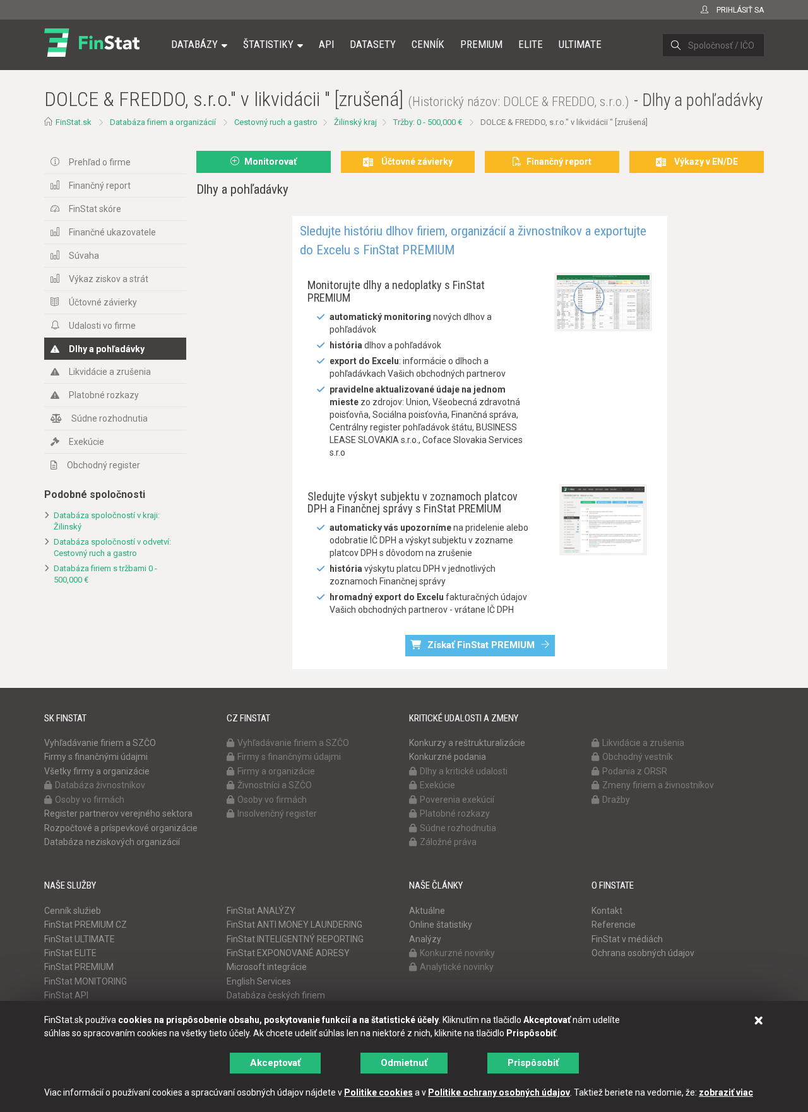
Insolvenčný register (277, 813)
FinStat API (66, 995)
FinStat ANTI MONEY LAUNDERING (294, 925)
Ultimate (580, 44)
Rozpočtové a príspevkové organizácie (121, 828)
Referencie (613, 925)
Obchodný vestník (637, 757)
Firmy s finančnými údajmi (96, 757)
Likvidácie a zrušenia (110, 372)
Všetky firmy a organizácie (97, 771)
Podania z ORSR (634, 771)
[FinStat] (92, 53)
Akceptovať (275, 1062)
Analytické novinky (457, 967)
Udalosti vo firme (102, 326)
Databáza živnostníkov (100, 785)
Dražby (616, 800)
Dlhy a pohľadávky (107, 349)
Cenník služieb (72, 911)
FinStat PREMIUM (79, 967)
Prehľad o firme (100, 162)
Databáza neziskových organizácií (112, 842)
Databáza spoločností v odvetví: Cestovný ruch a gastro (112, 548)
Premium (481, 44)
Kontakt (606, 911)
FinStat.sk (74, 122)
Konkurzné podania (447, 757)
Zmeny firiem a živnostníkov (658, 785)
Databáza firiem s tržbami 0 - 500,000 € (105, 574)
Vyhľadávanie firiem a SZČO (100, 743)
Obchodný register (103, 465)
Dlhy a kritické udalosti (464, 771)
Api (326, 44)
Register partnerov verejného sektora (118, 813)
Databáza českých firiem (276, 995)
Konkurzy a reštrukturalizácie (467, 743)
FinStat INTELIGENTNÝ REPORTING (295, 939)
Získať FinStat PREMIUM (481, 645)
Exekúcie (86, 442)
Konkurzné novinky (457, 953)
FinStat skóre (95, 209)
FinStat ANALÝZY (261, 911)
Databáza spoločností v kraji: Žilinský (107, 521)
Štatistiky (268, 44)
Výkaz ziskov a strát (108, 279)
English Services (259, 981)
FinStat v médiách (627, 939)
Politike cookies (378, 1092)
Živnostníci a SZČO (274, 785)
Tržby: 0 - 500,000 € (427, 122)
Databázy (194, 44)
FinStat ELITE (70, 953)
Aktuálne (427, 911)
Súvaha (84, 256)
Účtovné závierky (103, 302)
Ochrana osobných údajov (642, 953)
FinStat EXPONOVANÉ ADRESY (288, 953)
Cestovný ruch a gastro (276, 122)
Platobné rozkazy (104, 395)
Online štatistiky (440, 925)
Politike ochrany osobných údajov (499, 1092)
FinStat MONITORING (85, 981)
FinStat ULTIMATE (79, 939)
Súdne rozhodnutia (109, 418)
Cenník (428, 44)
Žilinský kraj (355, 122)
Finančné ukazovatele (112, 232)
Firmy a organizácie (276, 771)
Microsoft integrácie (267, 967)
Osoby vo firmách (89, 800)
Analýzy (425, 939)
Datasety (373, 44)
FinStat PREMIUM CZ (85, 925)
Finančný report (100, 185)
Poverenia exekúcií (457, 800)
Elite (530, 44)
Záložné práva (448, 842)
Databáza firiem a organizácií (163, 122)
